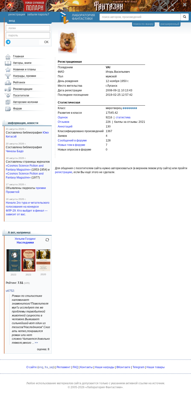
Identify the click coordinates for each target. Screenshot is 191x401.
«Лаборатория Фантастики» (104, 387)
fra (46, 367)
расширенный (169, 24)
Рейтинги (19, 82)
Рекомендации (22, 89)
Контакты (86, 367)
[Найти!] (185, 17)
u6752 (10, 290)
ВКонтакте (123, 367)
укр (51, 367)
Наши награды (104, 367)
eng (40, 367)
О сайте (31, 367)
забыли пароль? (38, 14)
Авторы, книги (22, 63)
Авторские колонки (25, 102)
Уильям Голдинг (25, 238)
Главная (18, 56)
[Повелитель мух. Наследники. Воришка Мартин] (43, 270)
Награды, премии (24, 76)
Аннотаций (65, 126)
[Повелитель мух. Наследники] (13, 270)
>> (36, 342)
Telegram (138, 367)
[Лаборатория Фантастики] (65, 18)
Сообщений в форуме (72, 140)
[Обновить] (47, 241)
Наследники (25, 242)
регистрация (16, 14)
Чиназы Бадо (15, 151)
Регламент (64, 367)
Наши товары (156, 367)
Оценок (63, 117)
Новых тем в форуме (71, 145)
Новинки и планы (24, 69)
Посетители (21, 95)
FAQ (75, 367)
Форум (17, 108)
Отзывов (63, 121)
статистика (123, 117)
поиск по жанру (143, 24)
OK (45, 42)
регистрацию (63, 172)
